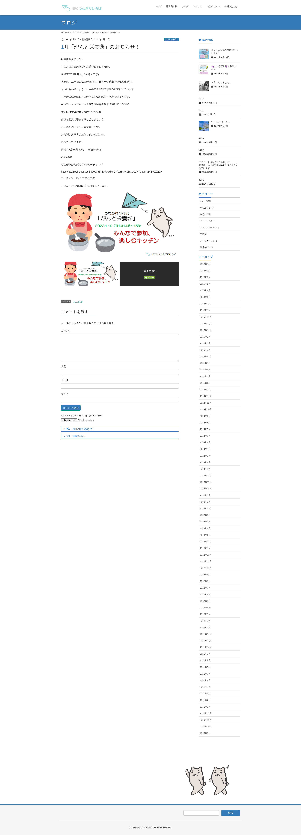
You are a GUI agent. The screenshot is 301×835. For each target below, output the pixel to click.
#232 (201, 150)
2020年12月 (206, 713)
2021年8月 (205, 660)
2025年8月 (205, 343)
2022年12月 (206, 555)
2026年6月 (205, 277)
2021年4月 (205, 687)
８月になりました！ (221, 82)
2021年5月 (205, 680)
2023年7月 (205, 508)
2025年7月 (205, 350)
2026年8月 (205, 264)
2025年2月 (205, 383)
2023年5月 (205, 521)
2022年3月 (205, 614)
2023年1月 (205, 548)
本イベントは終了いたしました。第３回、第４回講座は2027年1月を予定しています (218, 165)
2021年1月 (205, 706)
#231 (201, 179)
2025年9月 (205, 336)
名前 (63, 366)
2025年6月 (205, 356)
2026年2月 (205, 303)
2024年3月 (205, 455)
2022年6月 (205, 594)
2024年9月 (205, 416)
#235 (201, 98)
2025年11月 (205, 323)
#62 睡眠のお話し (76, 436)
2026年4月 (205, 290)
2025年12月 (206, 317)
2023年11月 (205, 482)
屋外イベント (206, 247)
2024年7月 (205, 429)
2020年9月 (205, 733)
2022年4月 (205, 607)
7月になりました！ (220, 122)
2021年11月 (205, 640)
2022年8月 (205, 581)
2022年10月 (206, 568)
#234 (201, 110)
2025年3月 (205, 376)
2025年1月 (205, 389)
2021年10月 (206, 647)
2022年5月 (205, 601)
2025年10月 (206, 330)
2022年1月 (205, 627)
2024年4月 (205, 449)
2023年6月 (205, 515)
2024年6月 (205, 436)
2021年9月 (205, 654)
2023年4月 (205, 528)
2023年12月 (206, 475)
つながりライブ (207, 207)
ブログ (203, 234)
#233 (201, 138)
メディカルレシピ (208, 240)
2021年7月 (205, 667)
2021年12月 (206, 634)
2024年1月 (205, 469)
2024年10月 (206, 409)
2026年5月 (205, 284)
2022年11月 (205, 561)
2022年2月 (205, 621)
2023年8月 (205, 502)
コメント (66, 330)
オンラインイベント (210, 227)
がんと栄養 (171, 39)
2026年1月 (205, 310)
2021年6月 (205, 674)
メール (65, 380)
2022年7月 (205, 587)
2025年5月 (205, 363)
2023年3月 (205, 535)
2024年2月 (205, 462)
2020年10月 (206, 726)
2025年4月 (205, 369)
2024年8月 (205, 422)
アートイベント (207, 221)
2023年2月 (205, 541)
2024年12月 (206, 396)
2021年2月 (205, 700)
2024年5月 (205, 442)
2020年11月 (205, 720)
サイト (65, 393)
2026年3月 (205, 297)
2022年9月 (205, 574)
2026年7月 (205, 270)
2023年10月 (206, 488)
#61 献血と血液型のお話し (81, 428)
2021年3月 (205, 693)
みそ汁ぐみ (205, 214)
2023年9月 (205, 495)
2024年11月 (205, 403)
